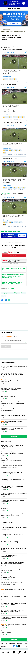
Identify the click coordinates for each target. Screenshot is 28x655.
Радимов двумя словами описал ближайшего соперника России (14, 494)
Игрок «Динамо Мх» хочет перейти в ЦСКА (13, 415)
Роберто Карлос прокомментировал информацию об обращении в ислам (11, 459)
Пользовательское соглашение (15, 643)
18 (8, 586)
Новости (8, 29)
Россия (23, 293)
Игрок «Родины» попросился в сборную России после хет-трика (12, 487)
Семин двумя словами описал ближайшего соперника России (13, 480)
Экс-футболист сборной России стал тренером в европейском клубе (13, 590)
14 (9, 537)
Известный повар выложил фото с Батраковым (12, 422)
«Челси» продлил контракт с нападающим (11, 380)
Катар (3, 296)
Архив (2, 643)
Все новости (14, 436)
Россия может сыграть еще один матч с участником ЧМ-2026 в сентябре (12, 473)
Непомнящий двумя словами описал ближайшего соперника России (11, 466)
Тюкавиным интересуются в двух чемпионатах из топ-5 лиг (10, 395)
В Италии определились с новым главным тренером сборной (13, 631)
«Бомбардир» (11, 288)
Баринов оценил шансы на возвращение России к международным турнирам (12, 563)
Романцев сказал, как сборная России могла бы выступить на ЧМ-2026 (13, 604)
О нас (6, 643)
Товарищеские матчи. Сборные (10, 293)
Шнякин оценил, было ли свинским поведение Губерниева (14, 367)
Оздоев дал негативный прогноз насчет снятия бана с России (12, 446)
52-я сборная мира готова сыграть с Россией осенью (13, 597)
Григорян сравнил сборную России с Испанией (13, 269)
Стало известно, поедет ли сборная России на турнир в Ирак (14, 528)
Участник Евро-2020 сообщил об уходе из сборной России (12, 501)
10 (6, 431)
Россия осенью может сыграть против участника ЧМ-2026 (12, 569)
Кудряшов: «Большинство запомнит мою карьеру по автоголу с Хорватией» (12, 611)
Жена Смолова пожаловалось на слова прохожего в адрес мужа (12, 583)
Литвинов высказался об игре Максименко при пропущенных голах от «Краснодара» (13, 402)
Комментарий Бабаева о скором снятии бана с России (13, 549)
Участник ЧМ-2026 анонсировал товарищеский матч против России (11, 542)
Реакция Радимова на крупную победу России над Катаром (12, 282)
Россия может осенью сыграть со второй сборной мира (12, 535)
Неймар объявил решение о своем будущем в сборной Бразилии (14, 618)
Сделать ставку (14, 255)
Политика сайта (4, 646)
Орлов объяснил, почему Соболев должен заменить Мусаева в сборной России (13, 276)
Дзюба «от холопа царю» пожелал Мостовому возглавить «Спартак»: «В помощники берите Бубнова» (11, 388)
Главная (3, 29)
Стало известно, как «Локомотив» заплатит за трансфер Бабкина (13, 409)
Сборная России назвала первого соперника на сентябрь (13, 507)
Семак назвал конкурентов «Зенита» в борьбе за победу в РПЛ (12, 429)
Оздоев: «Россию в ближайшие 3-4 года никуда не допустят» (12, 556)
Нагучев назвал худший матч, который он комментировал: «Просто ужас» (13, 514)
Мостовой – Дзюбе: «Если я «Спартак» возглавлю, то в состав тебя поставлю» (12, 373)
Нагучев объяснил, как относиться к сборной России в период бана (13, 521)
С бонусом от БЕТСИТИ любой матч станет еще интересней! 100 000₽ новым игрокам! (13, 230)
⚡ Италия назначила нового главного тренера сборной (14, 624)
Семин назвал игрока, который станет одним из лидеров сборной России (13, 576)
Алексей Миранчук (5, 193)
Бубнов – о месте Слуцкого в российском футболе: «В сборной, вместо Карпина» (12, 452)
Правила (25, 643)
